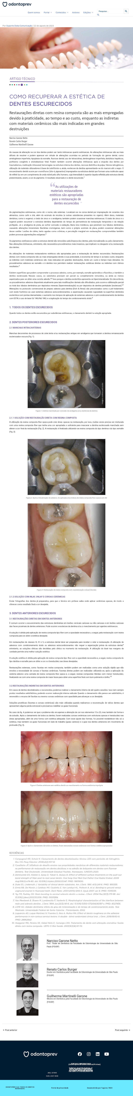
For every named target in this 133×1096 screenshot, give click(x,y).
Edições (87, 12)
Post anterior (10, 1030)
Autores (75, 12)
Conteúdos (61, 12)
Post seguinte (122, 1030)
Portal (46, 12)
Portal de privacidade (59, 1088)
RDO (110, 1088)
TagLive (104, 1088)
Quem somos (34, 12)
